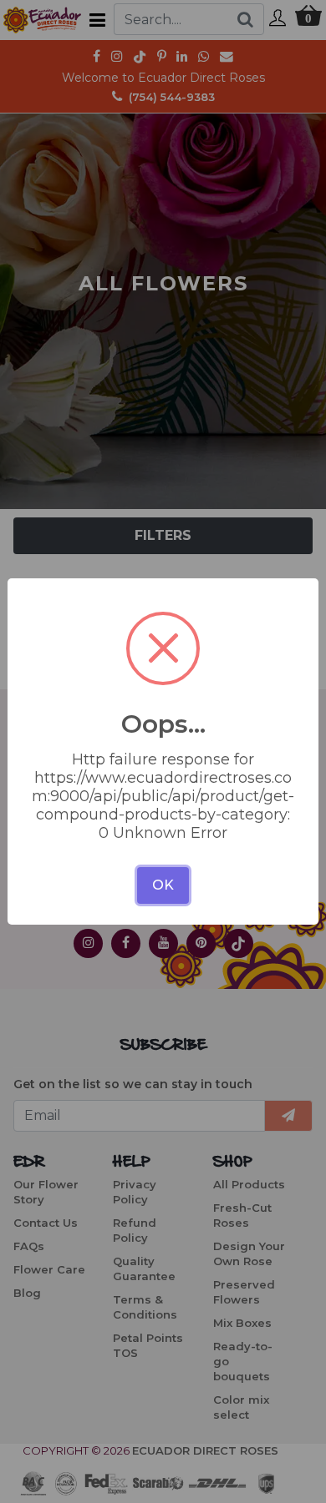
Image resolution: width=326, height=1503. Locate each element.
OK (163, 885)
